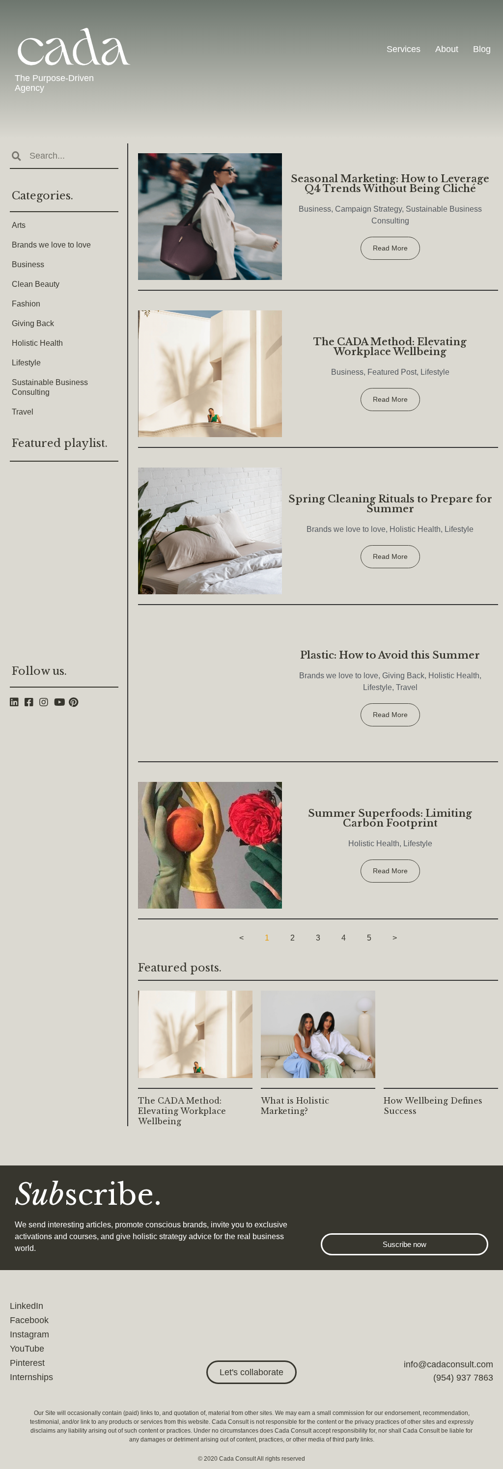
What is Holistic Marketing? (295, 1106)
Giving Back (33, 323)
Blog (482, 49)
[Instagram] (46, 702)
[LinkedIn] (17, 702)
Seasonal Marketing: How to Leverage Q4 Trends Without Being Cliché (390, 183)
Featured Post (392, 372)
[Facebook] (32, 702)
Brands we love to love (51, 245)
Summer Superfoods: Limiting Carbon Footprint (390, 818)
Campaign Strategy (368, 209)
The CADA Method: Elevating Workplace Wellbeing (390, 347)
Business (28, 264)
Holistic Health (37, 343)
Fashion (26, 304)
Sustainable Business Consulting (50, 387)
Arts (19, 225)
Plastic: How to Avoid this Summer (390, 655)
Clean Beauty (35, 284)
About (446, 49)
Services (403, 49)
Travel (22, 412)
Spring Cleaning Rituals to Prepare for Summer (390, 504)
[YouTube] (61, 702)
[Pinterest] (76, 702)
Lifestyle (26, 363)
